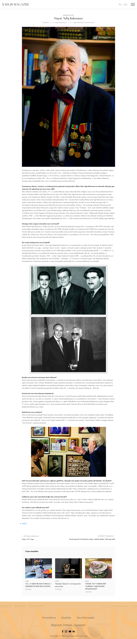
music (24, 523)
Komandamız (49, 617)
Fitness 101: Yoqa (28, 539)
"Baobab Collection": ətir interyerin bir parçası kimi (68, 585)
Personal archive (89, 22)
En (125, 4)
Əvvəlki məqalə (31, 536)
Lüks (27, 581)
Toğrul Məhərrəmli (78, 22)
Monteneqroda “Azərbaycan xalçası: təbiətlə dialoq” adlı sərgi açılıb (92, 539)
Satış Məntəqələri (86, 617)
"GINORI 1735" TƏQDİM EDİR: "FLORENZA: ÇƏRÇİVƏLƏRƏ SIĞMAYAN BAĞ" (95, 586)
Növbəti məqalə (106, 536)
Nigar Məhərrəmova (61, 22)
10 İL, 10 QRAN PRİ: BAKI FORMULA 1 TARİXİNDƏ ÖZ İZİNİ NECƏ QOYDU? (38, 585)
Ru (120, 4)
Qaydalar (66, 617)
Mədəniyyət (68, 15)
